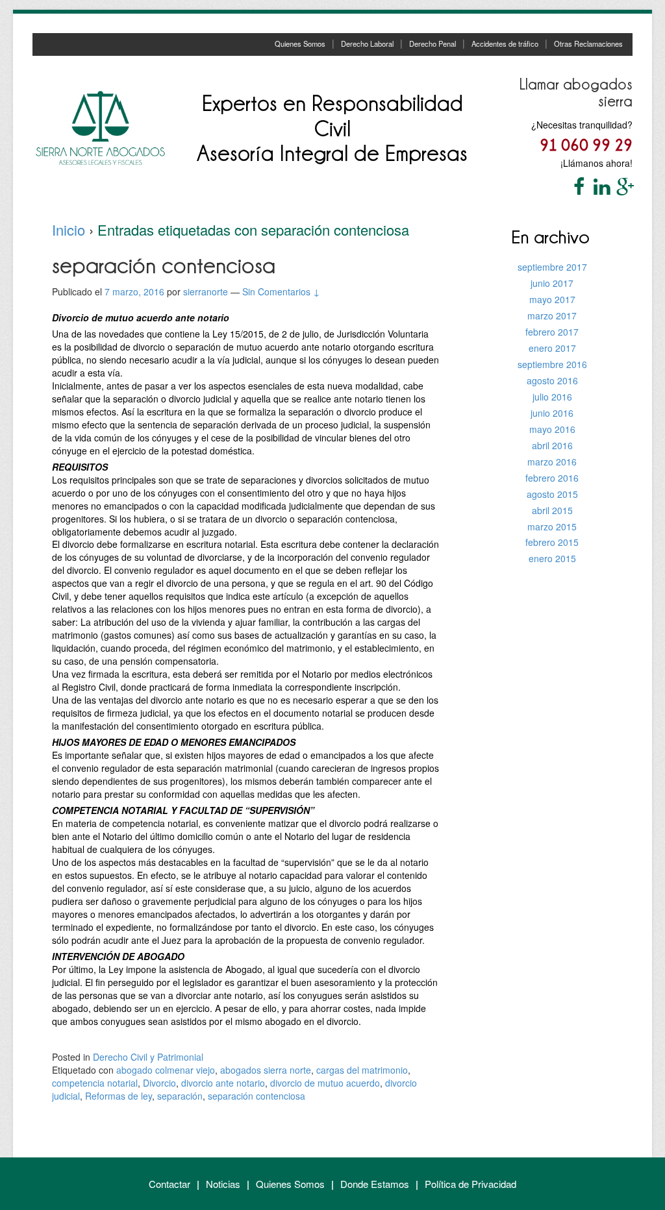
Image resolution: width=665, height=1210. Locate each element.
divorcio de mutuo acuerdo (325, 1082)
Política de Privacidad (470, 1184)
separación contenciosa (256, 1095)
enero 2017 (552, 347)
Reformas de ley (118, 1095)
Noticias (223, 1184)
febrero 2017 (552, 331)
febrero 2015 (552, 542)
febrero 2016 (552, 477)
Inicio (68, 229)
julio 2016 (552, 396)
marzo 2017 (552, 315)
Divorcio (159, 1082)
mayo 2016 (552, 429)
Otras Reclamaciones (588, 43)
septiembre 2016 (552, 364)
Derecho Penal (432, 43)
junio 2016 (552, 412)
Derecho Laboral (367, 43)
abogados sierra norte (265, 1069)
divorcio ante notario (223, 1082)
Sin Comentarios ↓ (281, 291)
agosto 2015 (552, 494)
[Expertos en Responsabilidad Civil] (100, 126)
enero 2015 (552, 558)
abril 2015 (552, 510)
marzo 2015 (552, 526)
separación (180, 1095)
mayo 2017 (552, 299)
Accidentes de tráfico (504, 43)
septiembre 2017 (552, 266)
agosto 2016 (552, 380)
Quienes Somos (300, 43)
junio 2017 (552, 283)
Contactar (169, 1184)
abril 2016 (552, 445)
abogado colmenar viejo (165, 1069)
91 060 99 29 (586, 144)
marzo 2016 (552, 461)
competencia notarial (95, 1082)
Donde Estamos (374, 1184)
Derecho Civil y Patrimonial (148, 1056)
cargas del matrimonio (362, 1069)
